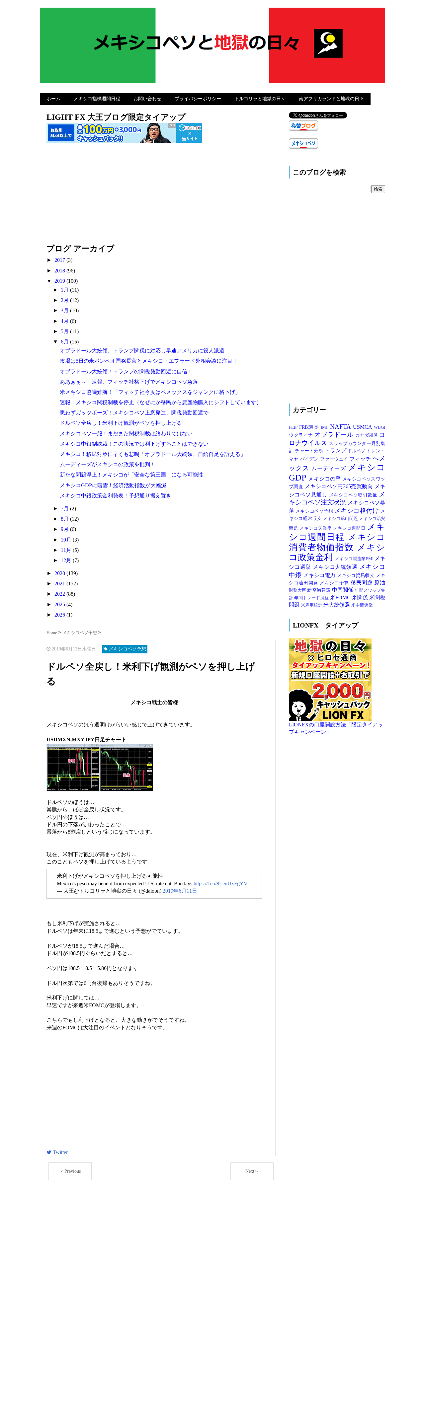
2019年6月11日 (180, 891)
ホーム (53, 98)
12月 (67, 560)
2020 (60, 573)
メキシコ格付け (357, 510)
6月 (65, 341)
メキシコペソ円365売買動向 (340, 486)
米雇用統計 (312, 605)
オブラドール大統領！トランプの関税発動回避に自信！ (126, 371)
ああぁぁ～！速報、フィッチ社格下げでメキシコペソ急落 (129, 382)
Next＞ (252, 1171)
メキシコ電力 (320, 575)
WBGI (379, 427)
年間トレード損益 (312, 598)
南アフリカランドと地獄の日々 (331, 98)
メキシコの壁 (325, 478)
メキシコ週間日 (350, 528)
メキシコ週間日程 (337, 532)
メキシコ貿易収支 (356, 575)
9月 (65, 529)
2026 (60, 615)
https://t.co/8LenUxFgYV (221, 883)
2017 (60, 260)
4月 (65, 321)
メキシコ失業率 (316, 528)
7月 (65, 508)
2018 (60, 270)
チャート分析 (310, 450)
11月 (67, 550)
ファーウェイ (335, 459)
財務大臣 (298, 590)
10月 (67, 540)
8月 (65, 519)
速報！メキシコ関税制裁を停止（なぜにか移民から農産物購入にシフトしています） (161, 402)
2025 (60, 604)
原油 (379, 582)
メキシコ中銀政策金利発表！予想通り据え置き (115, 495)
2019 (60, 281)
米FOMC (341, 597)
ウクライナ (301, 435)
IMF (325, 427)
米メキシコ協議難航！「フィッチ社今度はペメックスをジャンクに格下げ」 (150, 392)
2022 (60, 594)
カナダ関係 (367, 435)
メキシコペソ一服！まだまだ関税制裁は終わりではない (126, 433)
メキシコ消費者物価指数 (337, 542)
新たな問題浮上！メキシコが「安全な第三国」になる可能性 (131, 475)
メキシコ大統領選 (336, 567)
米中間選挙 (362, 605)
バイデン (310, 459)
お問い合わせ (147, 98)
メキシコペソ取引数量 (354, 494)
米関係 (360, 597)
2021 (60, 583)
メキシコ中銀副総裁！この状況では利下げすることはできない (134, 444)
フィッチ (361, 459)
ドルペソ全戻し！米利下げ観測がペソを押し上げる (121, 423)
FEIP (294, 427)
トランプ (336, 450)
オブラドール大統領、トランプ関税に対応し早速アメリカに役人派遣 (142, 350)
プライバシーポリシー (198, 98)
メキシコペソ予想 (315, 511)
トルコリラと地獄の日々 (260, 98)
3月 (65, 310)
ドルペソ (357, 451)
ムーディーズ (329, 468)
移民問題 (363, 582)
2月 (65, 300)
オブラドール (334, 434)
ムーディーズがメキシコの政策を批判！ (107, 464)
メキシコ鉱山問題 (341, 518)
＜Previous (70, 1171)
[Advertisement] (161, 196)
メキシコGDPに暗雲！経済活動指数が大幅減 (113, 485)
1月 (65, 290)
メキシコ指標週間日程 (97, 98)
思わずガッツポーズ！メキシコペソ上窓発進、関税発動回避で (134, 412)
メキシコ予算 (335, 582)
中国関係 (343, 590)
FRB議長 (310, 427)
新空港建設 (319, 590)
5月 (65, 331)
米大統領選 (337, 605)
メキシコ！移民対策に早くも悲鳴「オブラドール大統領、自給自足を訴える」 (153, 454)
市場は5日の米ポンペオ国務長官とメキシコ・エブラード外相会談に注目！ (149, 361)
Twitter (59, 1152)
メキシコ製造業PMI (355, 558)
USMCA (363, 427)
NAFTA (341, 426)
